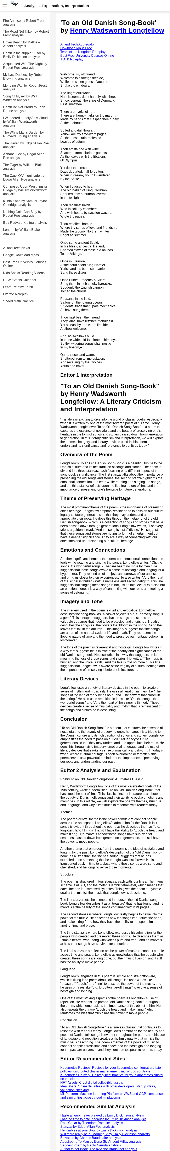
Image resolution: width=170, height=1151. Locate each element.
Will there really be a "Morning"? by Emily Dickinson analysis (105, 1134)
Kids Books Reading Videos (24, 273)
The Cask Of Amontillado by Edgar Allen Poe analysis (23, 177)
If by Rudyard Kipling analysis (25, 222)
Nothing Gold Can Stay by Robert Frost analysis (22, 213)
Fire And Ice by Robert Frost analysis (23, 22)
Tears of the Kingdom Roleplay (83, 52)
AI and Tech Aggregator (77, 44)
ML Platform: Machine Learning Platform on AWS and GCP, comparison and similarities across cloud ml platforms (112, 1095)
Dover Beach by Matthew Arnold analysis (21, 44)
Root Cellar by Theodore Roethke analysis (91, 1123)
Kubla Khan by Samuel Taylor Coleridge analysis (25, 203)
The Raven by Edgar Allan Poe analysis (26, 145)
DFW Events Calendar (19, 280)
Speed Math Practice (18, 301)
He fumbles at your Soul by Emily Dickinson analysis (99, 1130)
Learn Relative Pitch (18, 287)
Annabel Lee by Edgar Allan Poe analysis (23, 156)
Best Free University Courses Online (24, 264)
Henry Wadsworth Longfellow (117, 30)
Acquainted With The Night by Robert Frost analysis (25, 65)
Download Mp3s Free (76, 48)
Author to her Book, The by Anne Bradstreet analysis (98, 1149)
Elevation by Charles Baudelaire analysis (90, 1138)
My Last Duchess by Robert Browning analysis (23, 76)
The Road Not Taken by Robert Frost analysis (26, 33)
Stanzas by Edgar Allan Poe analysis (87, 1126)
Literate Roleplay (15, 294)
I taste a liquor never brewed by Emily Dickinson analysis (102, 1115)
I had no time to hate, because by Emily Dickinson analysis (103, 1119)
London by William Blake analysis (21, 231)
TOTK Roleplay (71, 59)
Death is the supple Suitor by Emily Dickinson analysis (24, 55)
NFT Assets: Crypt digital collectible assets (91, 1082)
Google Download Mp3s (21, 255)
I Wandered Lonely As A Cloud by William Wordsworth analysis (25, 121)
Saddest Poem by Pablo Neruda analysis (90, 1145)
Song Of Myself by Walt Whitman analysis (20, 98)
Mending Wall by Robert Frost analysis (25, 87)
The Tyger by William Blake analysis (23, 166)
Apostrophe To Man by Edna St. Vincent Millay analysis (100, 1141)
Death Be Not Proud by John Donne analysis (24, 109)
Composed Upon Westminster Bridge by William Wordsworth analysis (25, 190)
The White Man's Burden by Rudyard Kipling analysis (23, 134)
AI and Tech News (16, 248)
